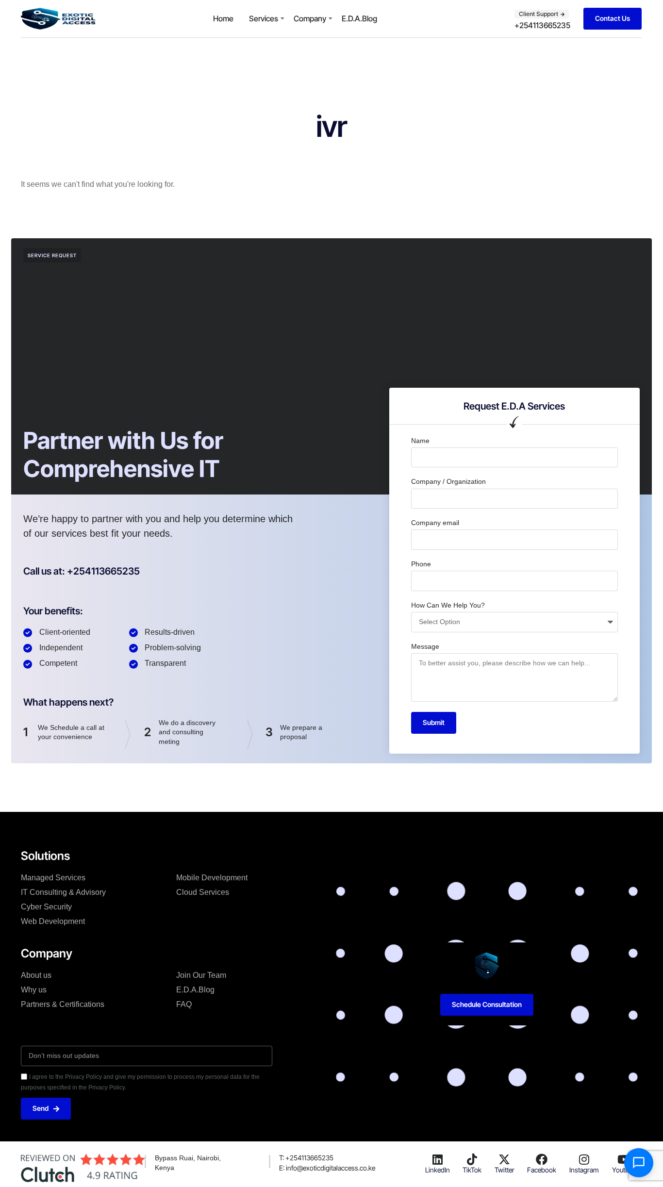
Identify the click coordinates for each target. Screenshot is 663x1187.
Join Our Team (201, 975)
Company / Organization (448, 481)
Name (420, 441)
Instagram (584, 1170)
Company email (435, 523)
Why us (34, 990)
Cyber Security (46, 907)
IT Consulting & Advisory (63, 892)
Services (263, 18)
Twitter (504, 1170)
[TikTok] (472, 1159)
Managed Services (53, 878)
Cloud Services (202, 892)
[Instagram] (584, 1159)
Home (223, 18)
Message (425, 646)
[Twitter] (504, 1159)
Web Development (53, 921)
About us (36, 975)
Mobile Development (212, 878)
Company (310, 18)
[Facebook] (541, 1159)
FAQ (184, 1004)
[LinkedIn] (437, 1159)
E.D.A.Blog (359, 18)
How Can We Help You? (448, 605)
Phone (421, 564)
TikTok (472, 1170)
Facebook (541, 1170)
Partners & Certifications (62, 1004)
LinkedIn (437, 1170)
